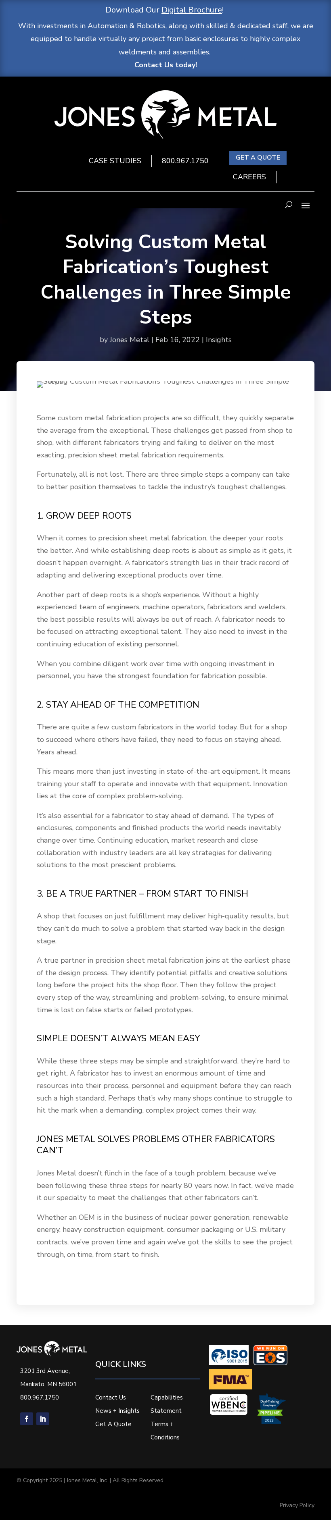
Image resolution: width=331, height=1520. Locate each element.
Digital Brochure (191, 9)
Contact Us (153, 65)
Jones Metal (129, 340)
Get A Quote (113, 1424)
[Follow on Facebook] (26, 1418)
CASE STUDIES (115, 161)
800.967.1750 (185, 161)
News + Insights (117, 1411)
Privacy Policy (297, 1505)
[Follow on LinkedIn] (42, 1418)
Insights (219, 340)
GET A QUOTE (258, 157)
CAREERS (249, 177)
